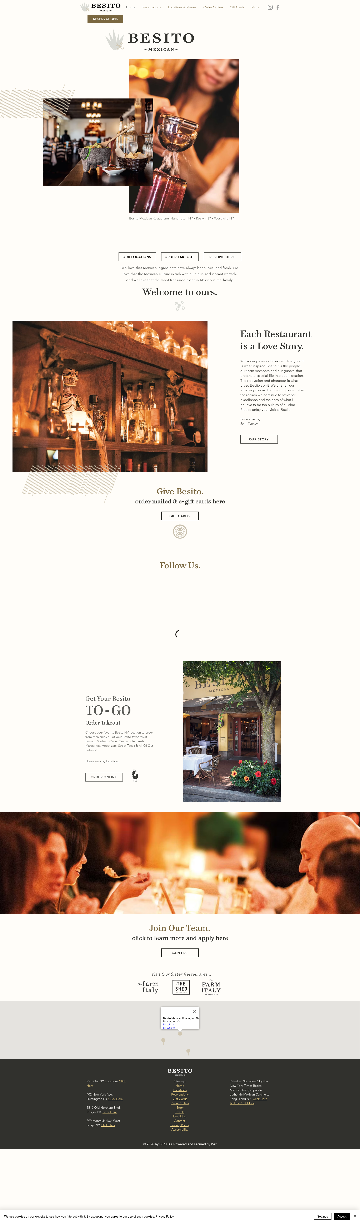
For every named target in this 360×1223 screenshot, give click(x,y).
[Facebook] (278, 7)
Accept (342, 1216)
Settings (322, 1216)
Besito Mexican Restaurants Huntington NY (161, 218)
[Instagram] (270, 7)
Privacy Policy (165, 1216)
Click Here (115, 1138)
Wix (214, 1183)
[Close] (355, 1216)
